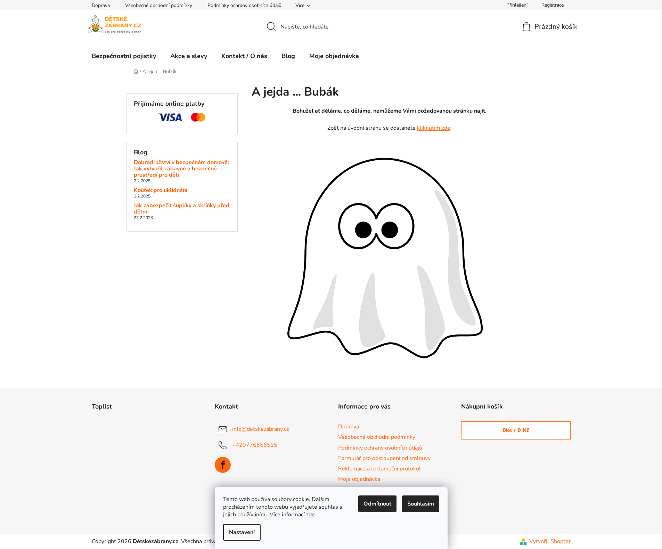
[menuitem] (124, 56)
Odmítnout (377, 504)
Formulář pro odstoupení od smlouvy (384, 458)
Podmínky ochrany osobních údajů (244, 5)
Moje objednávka (359, 479)
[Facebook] (223, 465)
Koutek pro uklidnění (160, 190)
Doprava (101, 5)
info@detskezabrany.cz (260, 429)
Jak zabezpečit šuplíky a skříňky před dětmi (181, 209)
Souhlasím (420, 504)
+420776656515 (254, 445)
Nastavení (242, 532)
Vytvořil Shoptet (550, 541)
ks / (515, 430)
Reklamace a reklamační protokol (379, 469)
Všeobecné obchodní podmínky (158, 5)
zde (310, 514)
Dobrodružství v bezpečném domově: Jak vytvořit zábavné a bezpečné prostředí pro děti (181, 169)
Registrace (552, 5)
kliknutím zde (433, 128)
